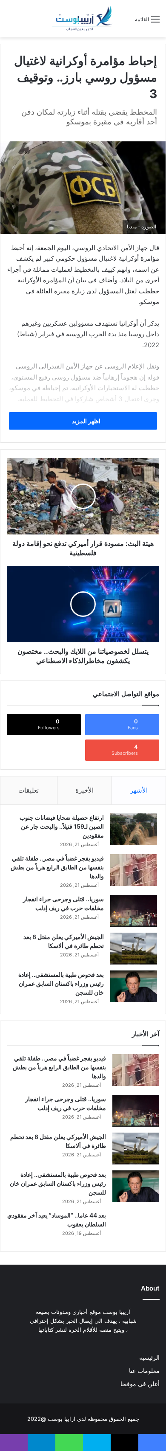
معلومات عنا (144, 1370)
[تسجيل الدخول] (124, 22)
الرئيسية (149, 1357)
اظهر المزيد (85, 421)
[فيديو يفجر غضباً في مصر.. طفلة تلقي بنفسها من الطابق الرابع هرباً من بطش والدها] (133, 870)
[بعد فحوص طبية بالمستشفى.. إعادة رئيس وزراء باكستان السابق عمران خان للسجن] (133, 986)
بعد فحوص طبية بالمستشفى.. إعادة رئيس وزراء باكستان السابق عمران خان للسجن (61, 983)
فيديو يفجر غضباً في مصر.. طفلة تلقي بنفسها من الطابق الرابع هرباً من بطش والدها (57, 867)
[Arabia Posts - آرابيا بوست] (83, 18)
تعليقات (28, 790)
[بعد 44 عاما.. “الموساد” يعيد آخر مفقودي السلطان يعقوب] (135, 1227)
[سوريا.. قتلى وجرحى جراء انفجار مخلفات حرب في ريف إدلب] (133, 911)
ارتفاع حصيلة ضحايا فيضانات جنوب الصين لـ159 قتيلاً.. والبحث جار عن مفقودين (62, 826)
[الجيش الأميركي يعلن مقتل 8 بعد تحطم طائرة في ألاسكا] (133, 949)
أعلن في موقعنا (140, 1384)
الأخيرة (84, 790)
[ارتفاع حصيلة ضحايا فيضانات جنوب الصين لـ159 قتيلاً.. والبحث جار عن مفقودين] (133, 829)
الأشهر (139, 790)
